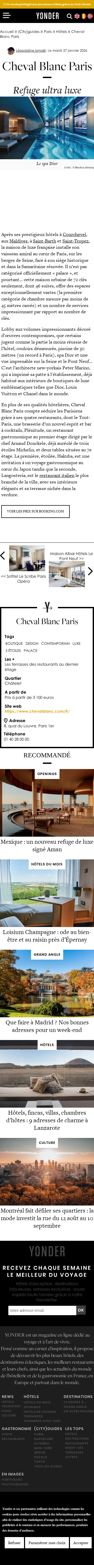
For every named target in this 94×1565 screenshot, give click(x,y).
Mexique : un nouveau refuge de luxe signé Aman (47, 845)
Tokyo (39, 1462)
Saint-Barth (44, 241)
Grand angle (75, 1407)
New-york (43, 1448)
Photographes (15, 1484)
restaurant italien (56, 475)
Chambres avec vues (42, 1421)
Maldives (18, 241)
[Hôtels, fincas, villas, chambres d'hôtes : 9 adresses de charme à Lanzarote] (47, 1106)
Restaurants (13, 1439)
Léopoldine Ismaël (31, 50)
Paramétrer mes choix (47, 1542)
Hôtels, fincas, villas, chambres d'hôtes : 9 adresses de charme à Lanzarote (47, 1120)
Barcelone (43, 1439)
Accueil (7, 31)
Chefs (7, 1434)
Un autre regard (79, 1411)
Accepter (80, 1542)
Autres (71, 1457)
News (8, 1396)
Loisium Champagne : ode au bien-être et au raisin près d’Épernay (47, 936)
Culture (9, 1416)
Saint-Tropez (75, 241)
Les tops (74, 1428)
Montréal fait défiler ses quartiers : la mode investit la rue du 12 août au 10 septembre (47, 1218)
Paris (48, 31)
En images (13, 1474)
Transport (11, 1406)
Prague (41, 1457)
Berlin (39, 1453)
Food (6, 1411)
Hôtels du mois (37, 1403)
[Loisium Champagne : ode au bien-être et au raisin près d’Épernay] (47, 925)
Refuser (14, 1542)
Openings (32, 1407)
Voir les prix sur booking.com (35, 511)
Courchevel (74, 234)
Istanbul (42, 1444)
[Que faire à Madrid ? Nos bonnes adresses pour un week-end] (47, 1015)
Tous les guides (48, 1466)
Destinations (78, 1396)
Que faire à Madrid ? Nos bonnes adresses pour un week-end (47, 1026)
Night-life (74, 1448)
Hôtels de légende (40, 1412)
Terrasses (74, 1452)
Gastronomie (17, 1428)
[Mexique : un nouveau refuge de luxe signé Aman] (47, 835)
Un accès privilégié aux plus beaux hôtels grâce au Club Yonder (47, 4)
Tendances (33, 1416)
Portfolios (12, 1480)
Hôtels (61, 31)
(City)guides (28, 31)
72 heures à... (75, 1402)
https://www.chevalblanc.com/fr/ (37, 711)
